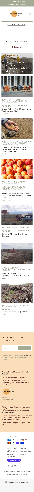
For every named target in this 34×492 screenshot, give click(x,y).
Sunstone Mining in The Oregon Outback (14, 235)
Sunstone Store (5, 399)
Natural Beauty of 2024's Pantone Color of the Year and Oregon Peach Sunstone (16, 196)
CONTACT (10, 454)
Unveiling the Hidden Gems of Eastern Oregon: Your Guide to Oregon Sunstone (13, 149)
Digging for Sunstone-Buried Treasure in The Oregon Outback (15, 274)
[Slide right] (30, 26)
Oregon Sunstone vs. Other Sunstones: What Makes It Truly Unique (16, 68)
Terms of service (25, 471)
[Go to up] (31, 489)
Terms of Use (27, 355)
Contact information (21, 474)
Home (7, 41)
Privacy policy (16, 471)
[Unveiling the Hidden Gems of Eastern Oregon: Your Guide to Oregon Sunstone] (17, 137)
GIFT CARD (23, 454)
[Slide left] (3, 26)
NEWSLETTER (11, 457)
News (14, 41)
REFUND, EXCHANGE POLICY (13, 449)
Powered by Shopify (7, 401)
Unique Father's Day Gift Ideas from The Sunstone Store (16, 110)
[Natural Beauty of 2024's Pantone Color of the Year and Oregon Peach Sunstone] (17, 181)
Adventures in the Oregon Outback (15, 312)
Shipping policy (11, 474)
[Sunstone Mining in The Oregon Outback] (17, 223)
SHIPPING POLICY (12, 451)
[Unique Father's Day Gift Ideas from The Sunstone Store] (17, 96)
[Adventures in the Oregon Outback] (17, 300)
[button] (2, 14)
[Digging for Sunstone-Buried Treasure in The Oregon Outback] (17, 261)
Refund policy (8, 471)
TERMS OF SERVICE (25, 451)
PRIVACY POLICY (25, 448)
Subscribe (24, 348)
